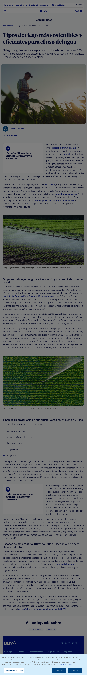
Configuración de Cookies (14, 670)
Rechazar (74, 670)
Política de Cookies (65, 664)
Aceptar (59, 670)
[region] (43, 664)
